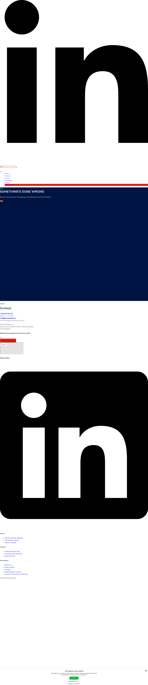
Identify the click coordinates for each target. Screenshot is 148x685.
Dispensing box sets (12, 551)
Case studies (8, 180)
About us (7, 173)
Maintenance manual (13, 572)
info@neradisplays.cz (8, 318)
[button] (74, 681)
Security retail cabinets (13, 554)
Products (7, 176)
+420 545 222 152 (6, 314)
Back (1, 201)
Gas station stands (12, 540)
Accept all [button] (74, 678)
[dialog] (74, 677)
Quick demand (9, 185)
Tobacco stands (10, 542)
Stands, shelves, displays (14, 538)
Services (7, 178)
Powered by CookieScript (74, 683)
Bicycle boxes (10, 556)
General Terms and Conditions (16, 574)
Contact (7, 183)
